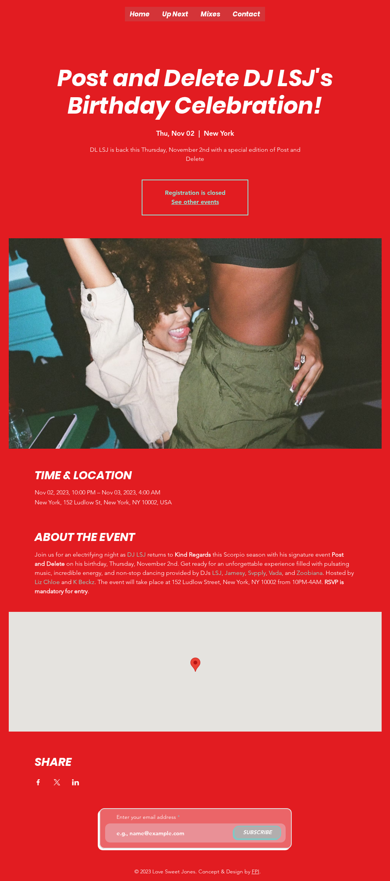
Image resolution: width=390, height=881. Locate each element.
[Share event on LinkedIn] (75, 782)
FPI (255, 871)
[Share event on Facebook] (38, 782)
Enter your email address (146, 817)
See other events (195, 201)
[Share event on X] (57, 782)
